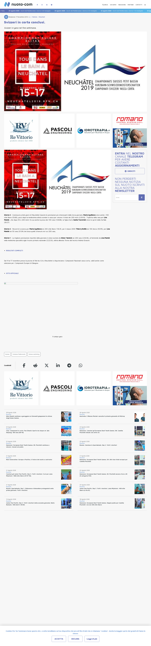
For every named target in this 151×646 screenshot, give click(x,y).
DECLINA (75, 639)
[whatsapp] (80, 365)
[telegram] (69, 365)
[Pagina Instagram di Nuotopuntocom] (42, 3)
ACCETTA (59, 639)
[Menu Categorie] (145, 3)
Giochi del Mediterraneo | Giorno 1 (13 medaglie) (109, 11)
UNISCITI (131, 171)
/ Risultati (41, 17)
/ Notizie (34, 17)
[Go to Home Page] (30, 17)
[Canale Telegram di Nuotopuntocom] (51, 3)
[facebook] (24, 365)
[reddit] (35, 365)
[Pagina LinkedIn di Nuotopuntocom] (46, 3)
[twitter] (46, 365)
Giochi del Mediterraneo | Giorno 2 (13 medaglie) (63, 11)
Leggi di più (92, 639)
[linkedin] (58, 365)
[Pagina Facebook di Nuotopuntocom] (37, 3)
